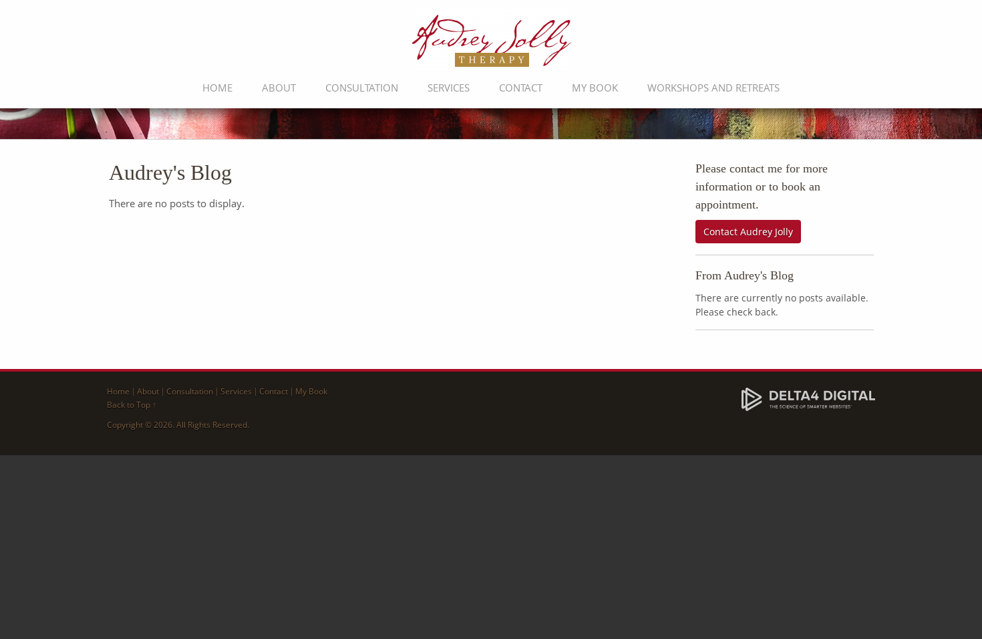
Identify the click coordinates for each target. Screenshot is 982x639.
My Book (595, 87)
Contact (520, 87)
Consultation (361, 87)
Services (449, 87)
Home (217, 87)
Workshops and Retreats (713, 87)
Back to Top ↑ (131, 404)
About (279, 87)
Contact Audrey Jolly (748, 231)
